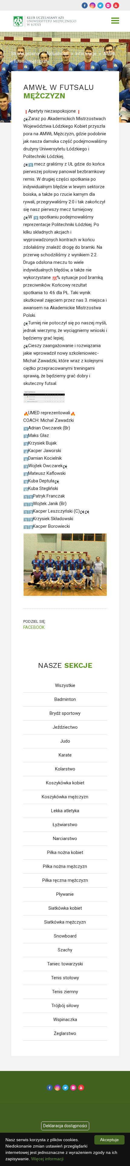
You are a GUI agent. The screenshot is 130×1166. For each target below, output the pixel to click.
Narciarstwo (65, 838)
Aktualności (57, 53)
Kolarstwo (65, 769)
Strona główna (25, 53)
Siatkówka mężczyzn (65, 922)
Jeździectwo (65, 727)
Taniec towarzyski (65, 964)
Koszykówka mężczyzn (65, 797)
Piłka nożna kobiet (65, 852)
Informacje (86, 53)
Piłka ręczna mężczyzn (65, 880)
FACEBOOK (33, 627)
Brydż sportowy (65, 713)
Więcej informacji (47, 1158)
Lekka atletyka (65, 810)
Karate (65, 755)
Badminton (65, 699)
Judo (65, 741)
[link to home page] (46, 21)
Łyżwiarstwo (65, 824)
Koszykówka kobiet (65, 783)
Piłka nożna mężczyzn (65, 866)
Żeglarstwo (65, 1033)
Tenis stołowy (65, 977)
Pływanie (65, 894)
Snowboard (65, 936)
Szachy (65, 950)
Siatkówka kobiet (65, 908)
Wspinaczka (65, 1019)
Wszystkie (65, 685)
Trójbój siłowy (65, 1005)
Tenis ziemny (65, 991)
